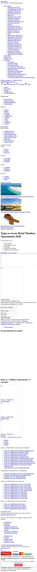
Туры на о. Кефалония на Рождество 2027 (16, 453)
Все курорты (4, 126)
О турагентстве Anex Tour (15, 66)
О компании (7, 522)
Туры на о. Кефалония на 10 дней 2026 (15, 493)
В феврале (7, 170)
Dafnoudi (3, 435)
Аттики (6, 110)
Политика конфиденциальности (17, 74)
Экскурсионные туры (10, 136)
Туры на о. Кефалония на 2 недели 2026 (15, 498)
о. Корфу (6, 117)
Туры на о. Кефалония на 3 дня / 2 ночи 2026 (17, 484)
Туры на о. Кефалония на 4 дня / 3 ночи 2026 (17, 485)
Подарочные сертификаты (15, 71)
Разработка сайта (6, 551)
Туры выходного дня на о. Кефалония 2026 (16, 467)
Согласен (18, 565)
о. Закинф (7, 114)
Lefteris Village (5, 418)
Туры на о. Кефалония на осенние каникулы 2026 (18, 461)
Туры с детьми (8, 142)
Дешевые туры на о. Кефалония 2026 (15, 478)
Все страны (7, 6)
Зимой (6, 445)
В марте (6, 176)
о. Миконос (7, 122)
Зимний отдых (8, 539)
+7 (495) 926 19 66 (17, 80)
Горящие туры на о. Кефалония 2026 (14, 476)
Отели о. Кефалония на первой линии (15, 508)
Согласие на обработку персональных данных (21, 77)
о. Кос (6, 119)
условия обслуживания (27, 558)
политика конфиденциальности (10, 558)
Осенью (6, 443)
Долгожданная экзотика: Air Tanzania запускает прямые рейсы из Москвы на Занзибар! (17, 197)
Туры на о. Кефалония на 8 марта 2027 (15, 455)
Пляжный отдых (9, 131)
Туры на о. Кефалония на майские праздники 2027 (19, 450)
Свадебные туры (9, 140)
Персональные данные (14, 72)
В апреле (6, 178)
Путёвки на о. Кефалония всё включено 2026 (17, 475)
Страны (6, 537)
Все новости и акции (7, 227)
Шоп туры (7, 139)
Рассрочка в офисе (13, 65)
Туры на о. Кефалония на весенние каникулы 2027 (19, 458)
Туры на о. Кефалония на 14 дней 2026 (15, 496)
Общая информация (10, 102)
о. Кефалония (8, 116)
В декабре (7, 167)
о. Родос (6, 124)
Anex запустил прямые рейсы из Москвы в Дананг (16, 212)
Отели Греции (8, 99)
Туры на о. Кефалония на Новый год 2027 (16, 452)
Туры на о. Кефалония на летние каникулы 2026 (18, 460)
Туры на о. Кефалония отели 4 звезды (15, 505)
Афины (6, 111)
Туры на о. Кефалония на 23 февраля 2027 (16, 457)
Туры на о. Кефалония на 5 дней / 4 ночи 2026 (17, 487)
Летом (6, 441)
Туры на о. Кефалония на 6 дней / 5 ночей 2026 (18, 489)
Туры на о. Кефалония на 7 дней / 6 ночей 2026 (18, 490)
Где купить (11, 62)
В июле (6, 151)
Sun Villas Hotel (5, 401)
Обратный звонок (17, 545)
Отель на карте (8, 327)
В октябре (7, 160)
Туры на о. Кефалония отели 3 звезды (15, 507)
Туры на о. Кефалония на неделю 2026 (15, 492)
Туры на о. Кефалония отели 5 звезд (14, 504)
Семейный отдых (9, 132)
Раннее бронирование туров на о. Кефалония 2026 (19, 473)
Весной (6, 440)
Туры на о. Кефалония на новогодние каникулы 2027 (19, 463)
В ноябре (6, 161)
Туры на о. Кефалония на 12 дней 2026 (15, 495)
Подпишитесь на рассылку (15, 76)
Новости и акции (13, 69)
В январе (6, 169)
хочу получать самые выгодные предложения (15, 319)
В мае (5, 179)
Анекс (20, 517)
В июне (6, 149)
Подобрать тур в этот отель (9, 253)
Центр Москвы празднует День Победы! (13, 226)
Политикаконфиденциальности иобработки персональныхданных (11, 527)
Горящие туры (8, 58)
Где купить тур (5, 548)
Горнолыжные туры (10, 137)
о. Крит (6, 120)
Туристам (7, 60)
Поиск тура (7, 57)
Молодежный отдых (10, 134)
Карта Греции (8, 104)
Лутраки (6, 113)
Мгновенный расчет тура (8, 514)
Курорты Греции (9, 101)
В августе (7, 152)
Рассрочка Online (13, 63)
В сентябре (7, 158)
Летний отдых (8, 540)
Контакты (7, 523)
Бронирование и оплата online (16, 68)
